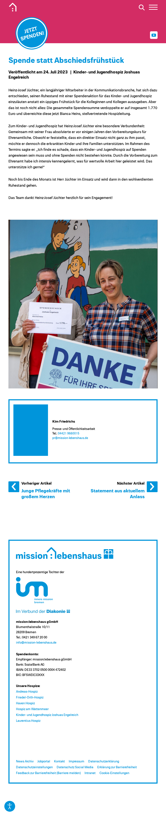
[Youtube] (154, 35)
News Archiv (25, 761)
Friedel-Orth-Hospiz (29, 697)
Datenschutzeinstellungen (34, 767)
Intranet (90, 773)
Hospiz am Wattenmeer (32, 709)
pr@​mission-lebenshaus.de (70, 438)
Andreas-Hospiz (27, 691)
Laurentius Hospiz (28, 720)
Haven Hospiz (25, 703)
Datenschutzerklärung (103, 761)
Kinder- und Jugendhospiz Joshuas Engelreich (47, 715)
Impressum (76, 761)
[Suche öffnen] (141, 7)
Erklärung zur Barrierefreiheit (117, 767)
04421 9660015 (68, 433)
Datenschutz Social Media (75, 767)
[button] (153, 8)
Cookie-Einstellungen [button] (114, 773)
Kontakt (59, 761)
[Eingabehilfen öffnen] (9, 806)
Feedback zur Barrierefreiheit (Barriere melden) (48, 773)
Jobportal (43, 761)
